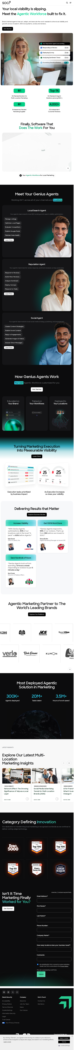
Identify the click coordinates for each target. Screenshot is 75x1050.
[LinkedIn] (8, 992)
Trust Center (6, 1019)
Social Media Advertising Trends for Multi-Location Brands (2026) (44, 791)
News (22, 1007)
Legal (4, 1016)
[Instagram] (17, 992)
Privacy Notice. (64, 966)
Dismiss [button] (64, 1042)
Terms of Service (7, 1007)
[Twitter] (13, 992)
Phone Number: (42, 926)
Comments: (41, 955)
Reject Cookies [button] (64, 1038)
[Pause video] (68, 168)
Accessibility (6, 1001)
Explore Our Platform (37, 614)
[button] (64, 1045)
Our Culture (23, 1010)
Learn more (7, 1042)
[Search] (67, 3)
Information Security (8, 1013)
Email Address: (42, 896)
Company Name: (42, 935)
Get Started (8, 29)
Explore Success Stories (36, 514)
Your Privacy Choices (12, 1023)
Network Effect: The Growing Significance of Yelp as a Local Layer (16, 791)
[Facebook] (4, 992)
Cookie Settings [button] (7, 1010)
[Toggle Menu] (70, 3)
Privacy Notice (7, 1004)
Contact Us (41, 1001)
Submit (41, 974)
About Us (23, 1001)
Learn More (9, 240)
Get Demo (41, 1004)
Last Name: (41, 916)
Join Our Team (24, 1004)
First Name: (41, 906)
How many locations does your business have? (53, 945)
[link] (36, 231)
